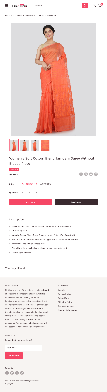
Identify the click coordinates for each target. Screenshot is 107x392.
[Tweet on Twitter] (91, 174)
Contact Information (67, 310)
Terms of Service (66, 306)
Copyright (9, 384)
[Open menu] (6, 5)
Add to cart (30, 202)
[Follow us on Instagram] (17, 373)
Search (61, 290)
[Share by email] (96, 174)
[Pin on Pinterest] (86, 174)
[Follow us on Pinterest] (22, 373)
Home (7, 15)
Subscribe (14, 355)
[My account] (94, 5)
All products (17, 15)
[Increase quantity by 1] (36, 192)
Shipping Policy (65, 302)
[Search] (85, 5)
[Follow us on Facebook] (7, 373)
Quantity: (13, 192)
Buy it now (76, 202)
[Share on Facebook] (81, 174)
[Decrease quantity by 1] (22, 192)
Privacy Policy (64, 294)
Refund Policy (64, 298)
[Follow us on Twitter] (12, 373)
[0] (99, 5)
